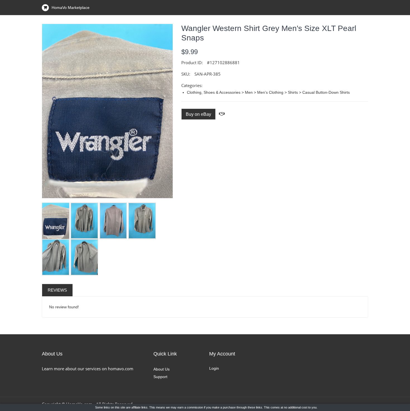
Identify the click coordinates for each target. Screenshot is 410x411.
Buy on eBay (198, 114)
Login (214, 368)
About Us (161, 369)
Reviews (57, 290)
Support (160, 376)
